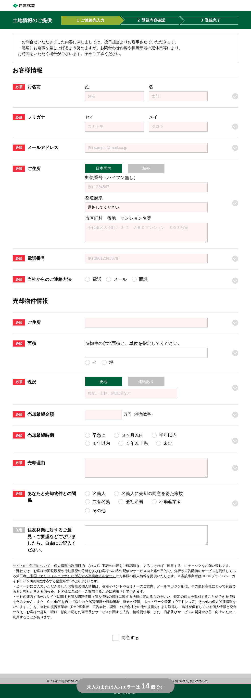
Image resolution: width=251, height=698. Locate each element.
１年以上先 (137, 443)
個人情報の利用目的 (69, 566)
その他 (99, 510)
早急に (99, 435)
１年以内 (101, 443)
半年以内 (168, 435)
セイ (89, 117)
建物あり (146, 382)
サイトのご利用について (31, 566)
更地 (103, 382)
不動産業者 (170, 501)
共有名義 (101, 501)
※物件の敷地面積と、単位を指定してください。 (133, 343)
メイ (153, 117)
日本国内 (103, 168)
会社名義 (134, 501)
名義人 (99, 493)
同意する (130, 637)
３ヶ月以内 (132, 435)
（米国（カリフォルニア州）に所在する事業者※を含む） (71, 576)
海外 (146, 168)
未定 (167, 443)
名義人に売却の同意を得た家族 (152, 493)
